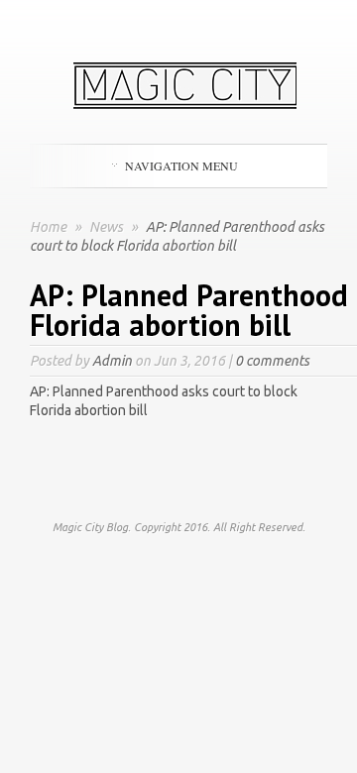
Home (48, 227)
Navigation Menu (181, 165)
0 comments (272, 361)
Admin (112, 361)
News (107, 227)
